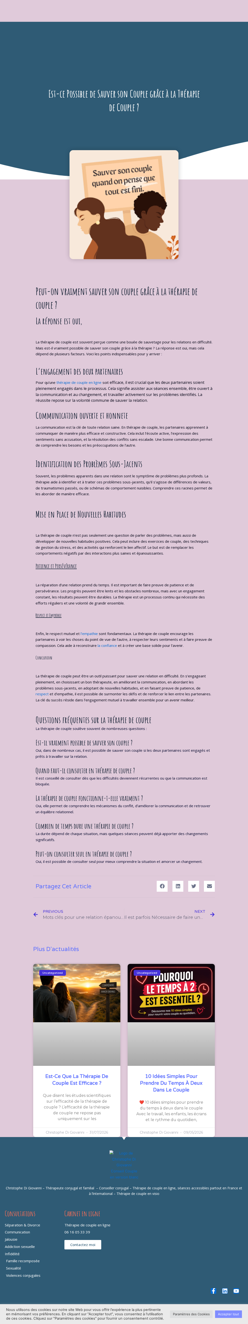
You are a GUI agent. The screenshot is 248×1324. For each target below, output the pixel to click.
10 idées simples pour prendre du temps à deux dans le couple (171, 1083)
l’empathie (89, 633)
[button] (162, 886)
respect (42, 693)
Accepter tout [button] (228, 1314)
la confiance (107, 645)
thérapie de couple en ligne (78, 382)
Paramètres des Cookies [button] (191, 1314)
